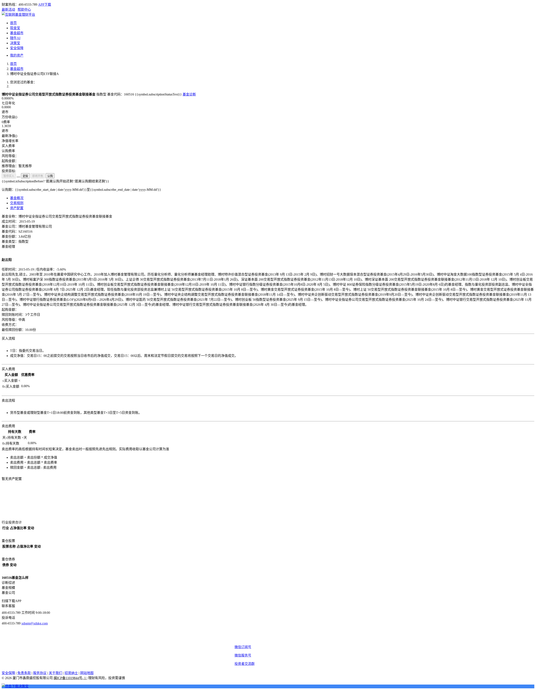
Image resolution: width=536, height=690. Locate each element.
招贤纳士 (71, 673)
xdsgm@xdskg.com (34, 623)
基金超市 (16, 69)
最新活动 (8, 9)
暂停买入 (8, 176)
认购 (50, 176)
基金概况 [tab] (16, 198)
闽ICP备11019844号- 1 (70, 678)
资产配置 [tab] (16, 208)
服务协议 (39, 673)
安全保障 (8, 673)
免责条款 (24, 673)
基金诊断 (189, 94)
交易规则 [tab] (16, 203)
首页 (13, 64)
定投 (25, 176)
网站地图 (87, 673)
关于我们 (55, 673)
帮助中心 (24, 9)
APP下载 (44, 4)
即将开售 (37, 176)
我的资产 (16, 55)
